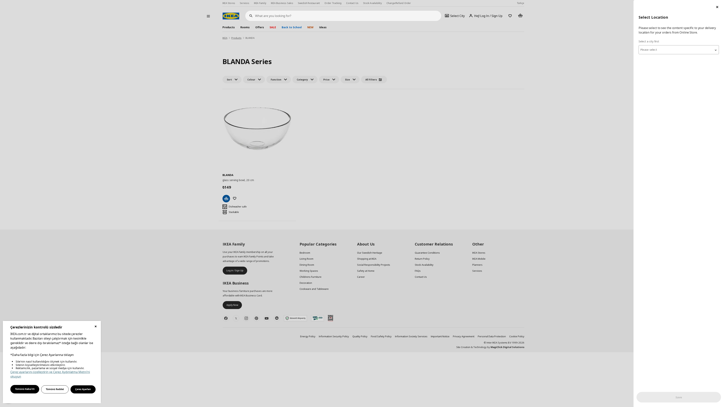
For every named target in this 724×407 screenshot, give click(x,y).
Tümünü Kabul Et (25, 389)
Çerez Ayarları (83, 389)
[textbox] (679, 49)
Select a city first (649, 41)
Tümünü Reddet (55, 389)
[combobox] (679, 49)
